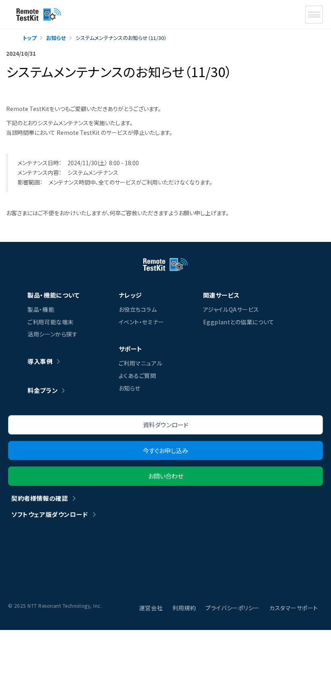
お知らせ (129, 388)
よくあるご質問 (137, 376)
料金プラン (42, 390)
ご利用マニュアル (140, 363)
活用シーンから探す (52, 334)
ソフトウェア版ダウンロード (49, 514)
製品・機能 (40, 309)
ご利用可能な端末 (50, 322)
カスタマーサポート (293, 608)
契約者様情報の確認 (39, 498)
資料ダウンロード (166, 424)
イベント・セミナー (141, 322)
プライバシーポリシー (232, 608)
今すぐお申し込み (165, 450)
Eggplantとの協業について (238, 322)
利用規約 (184, 608)
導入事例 (39, 361)
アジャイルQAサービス (231, 309)
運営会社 (151, 608)
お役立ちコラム (138, 309)
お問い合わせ (165, 476)
